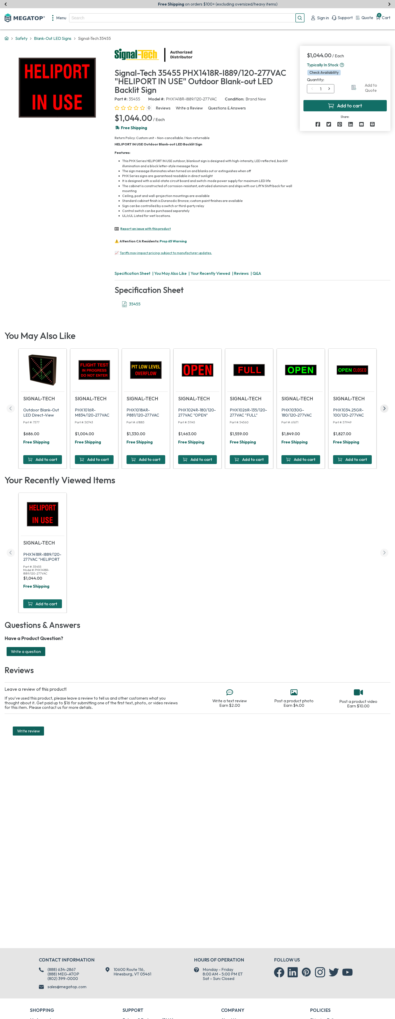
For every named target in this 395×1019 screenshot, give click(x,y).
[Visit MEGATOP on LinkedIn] (293, 972)
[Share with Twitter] (328, 124)
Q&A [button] (257, 273)
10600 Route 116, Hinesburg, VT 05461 (132, 971)
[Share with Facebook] (318, 124)
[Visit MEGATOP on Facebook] (279, 972)
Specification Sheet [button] (132, 273)
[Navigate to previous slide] (5, 4)
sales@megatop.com (67, 986)
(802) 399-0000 (63, 978)
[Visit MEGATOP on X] (334, 972)
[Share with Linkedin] (350, 124)
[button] (342, 65)
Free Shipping (36, 441)
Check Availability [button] (324, 72)
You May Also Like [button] (170, 273)
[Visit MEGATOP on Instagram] (320, 972)
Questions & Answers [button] (227, 108)
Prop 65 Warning (173, 241)
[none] (59, 17)
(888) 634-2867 (62, 969)
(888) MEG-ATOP (63, 973)
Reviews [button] (163, 108)
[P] (372, 124)
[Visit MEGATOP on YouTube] (347, 972)
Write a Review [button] (189, 108)
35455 (135, 303)
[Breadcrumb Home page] (7, 38)
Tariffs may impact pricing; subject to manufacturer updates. (166, 253)
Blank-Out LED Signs (52, 38)
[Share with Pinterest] (339, 124)
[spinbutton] (320, 89)
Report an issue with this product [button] (145, 228)
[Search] (299, 17)
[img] (193, 55)
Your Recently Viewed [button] (210, 273)
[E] (361, 124)
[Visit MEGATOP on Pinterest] (306, 972)
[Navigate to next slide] (389, 4)
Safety (21, 38)
